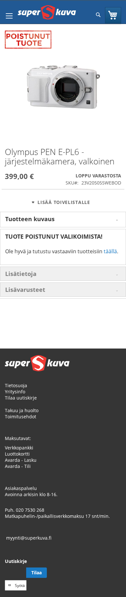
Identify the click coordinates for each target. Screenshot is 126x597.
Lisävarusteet (25, 289)
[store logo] (47, 12)
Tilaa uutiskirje (21, 398)
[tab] (63, 219)
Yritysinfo (15, 391)
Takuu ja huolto (21, 410)
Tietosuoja (16, 385)
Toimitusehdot (20, 416)
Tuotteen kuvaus (30, 219)
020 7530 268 (30, 510)
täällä (110, 251)
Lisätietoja (21, 274)
